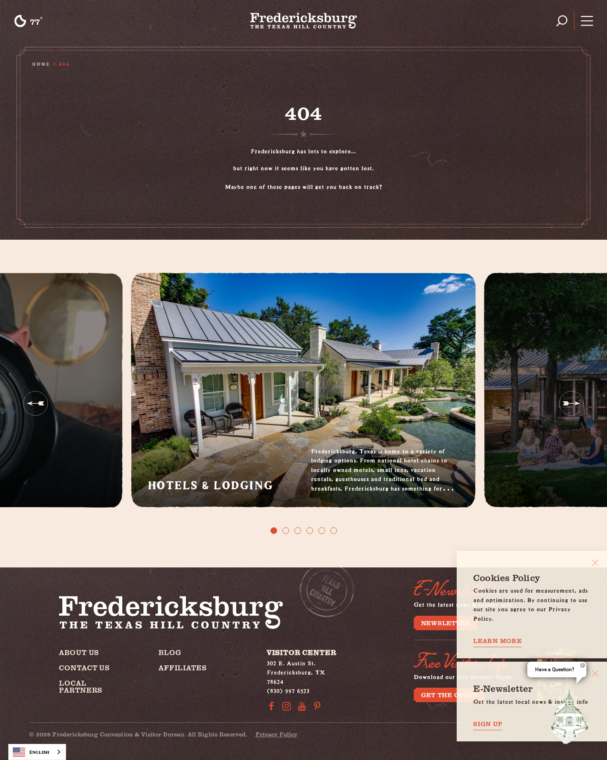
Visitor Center (302, 652)
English (39, 752)
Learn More (497, 641)
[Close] (595, 562)
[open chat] (570, 716)
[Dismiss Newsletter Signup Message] (595, 673)
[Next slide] (571, 403)
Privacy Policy (277, 734)
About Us (79, 652)
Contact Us (84, 667)
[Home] (303, 21)
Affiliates (183, 667)
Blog (170, 652)
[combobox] (37, 752)
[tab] (273, 530)
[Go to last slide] (35, 403)
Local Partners (80, 686)
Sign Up (487, 724)
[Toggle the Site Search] (561, 20)
